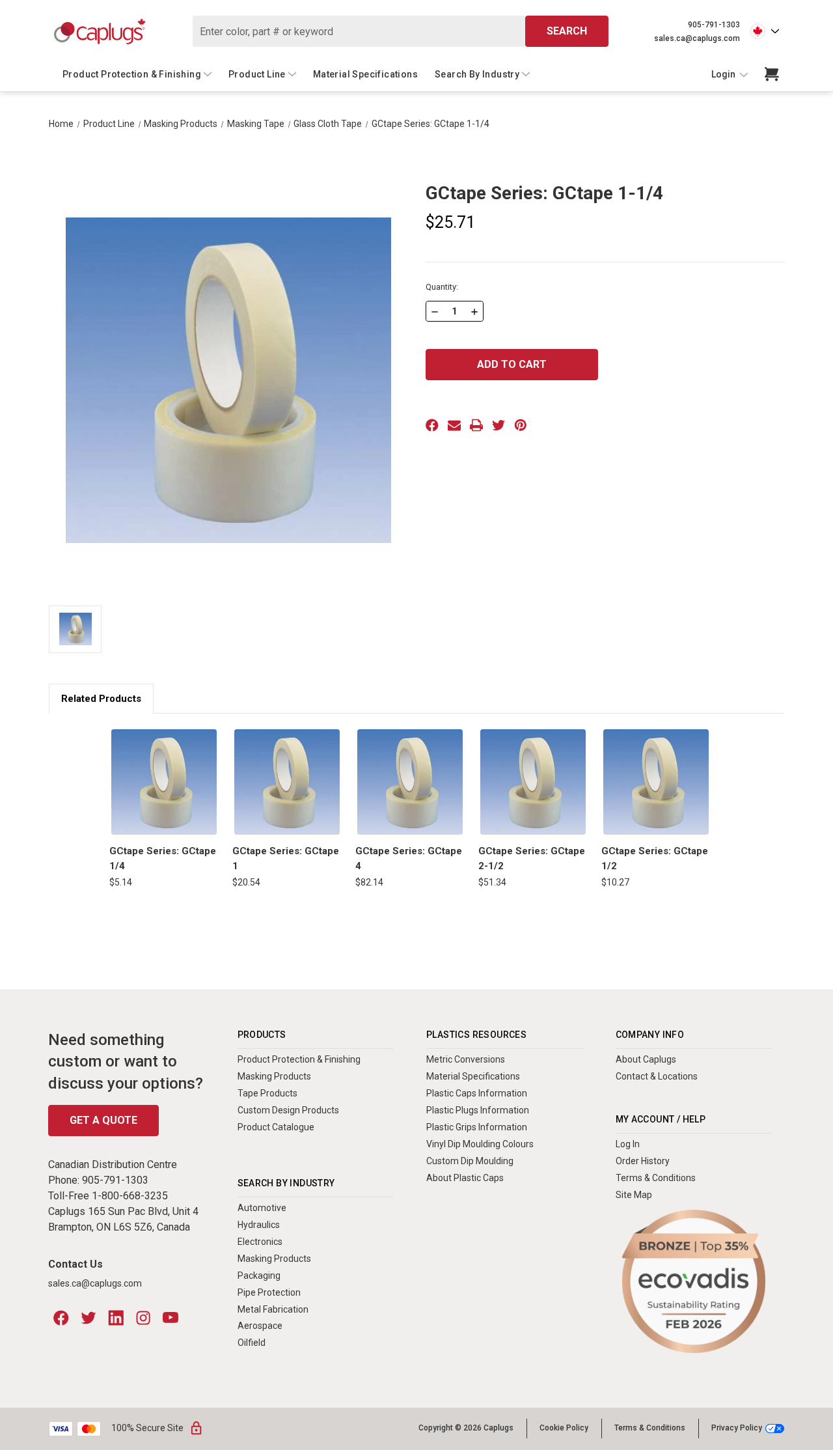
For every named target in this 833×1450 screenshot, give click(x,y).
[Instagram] (143, 1318)
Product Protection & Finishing (131, 74)
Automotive (262, 1208)
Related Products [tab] (101, 698)
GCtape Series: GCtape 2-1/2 (531, 858)
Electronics (260, 1241)
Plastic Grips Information (476, 1127)
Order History (643, 1161)
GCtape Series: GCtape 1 (285, 858)
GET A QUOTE (103, 1120)
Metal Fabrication (273, 1309)
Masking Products (274, 1076)
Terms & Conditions (656, 1178)
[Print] (476, 425)
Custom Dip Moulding (469, 1161)
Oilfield (252, 1342)
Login (724, 74)
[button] (693, 1281)
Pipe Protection (269, 1292)
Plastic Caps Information (476, 1093)
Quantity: (442, 287)
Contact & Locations (657, 1076)
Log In (628, 1144)
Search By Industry (477, 74)
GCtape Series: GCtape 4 (408, 858)
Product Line (257, 74)
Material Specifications (365, 74)
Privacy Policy (736, 1428)
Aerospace (260, 1325)
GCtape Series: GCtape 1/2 (654, 858)
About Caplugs (646, 1059)
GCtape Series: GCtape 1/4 (162, 858)
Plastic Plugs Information (477, 1110)
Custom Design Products (288, 1110)
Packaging (259, 1275)
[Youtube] (170, 1318)
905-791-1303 (714, 24)
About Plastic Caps (465, 1178)
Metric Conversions (465, 1059)
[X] (498, 425)
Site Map (634, 1195)
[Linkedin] (116, 1318)
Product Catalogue (276, 1127)
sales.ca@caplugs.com (697, 38)
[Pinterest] (520, 425)
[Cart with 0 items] (772, 74)
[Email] (454, 425)
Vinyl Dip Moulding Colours (480, 1144)
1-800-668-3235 (130, 1196)
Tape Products (267, 1093)
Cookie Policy (563, 1427)
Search (567, 31)
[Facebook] (432, 425)
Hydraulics (259, 1225)
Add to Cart (163, 781)
